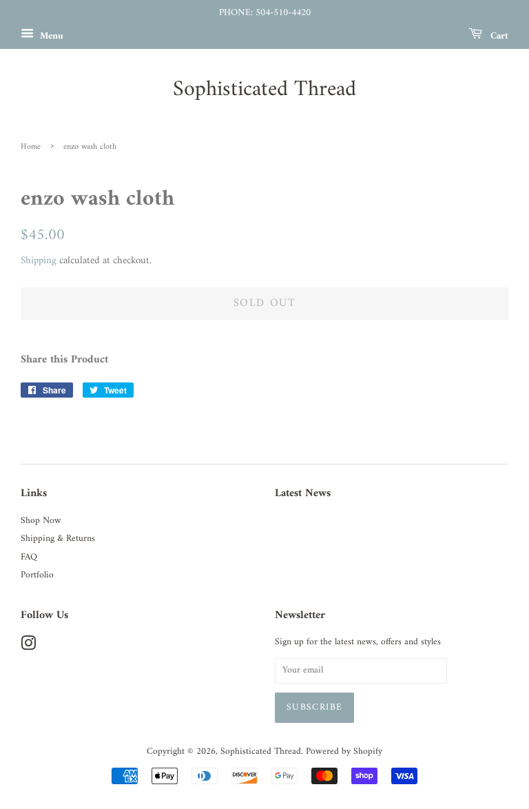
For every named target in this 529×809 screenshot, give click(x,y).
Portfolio (37, 575)
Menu (50, 35)
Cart (498, 35)
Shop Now (41, 521)
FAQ (29, 557)
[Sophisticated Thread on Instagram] (28, 647)
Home (31, 147)
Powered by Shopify (344, 752)
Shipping (38, 261)
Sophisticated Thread (264, 89)
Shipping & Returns (58, 539)
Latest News (303, 493)
